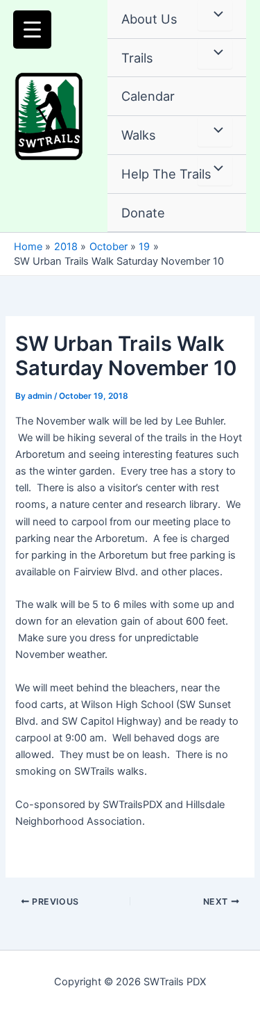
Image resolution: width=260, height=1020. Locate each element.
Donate (143, 212)
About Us (149, 18)
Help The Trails (166, 173)
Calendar (148, 96)
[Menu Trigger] (32, 29)
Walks (138, 134)
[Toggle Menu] (215, 15)
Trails (137, 57)
